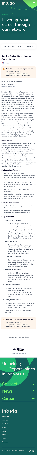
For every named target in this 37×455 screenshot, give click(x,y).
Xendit (3, 92)
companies (7, 46)
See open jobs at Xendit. (13, 71)
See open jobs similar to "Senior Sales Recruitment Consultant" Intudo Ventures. (18, 74)
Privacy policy (14, 353)
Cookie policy (22, 353)
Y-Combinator (22, 136)
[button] (5, 416)
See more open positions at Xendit (18, 337)
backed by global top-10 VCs (19, 132)
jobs (13, 46)
